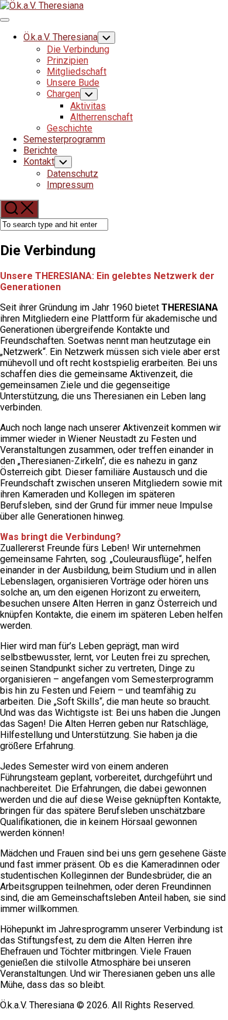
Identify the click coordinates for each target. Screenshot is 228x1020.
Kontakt (38, 161)
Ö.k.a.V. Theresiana (60, 37)
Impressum (70, 184)
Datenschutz (72, 173)
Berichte (40, 150)
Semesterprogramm (64, 139)
